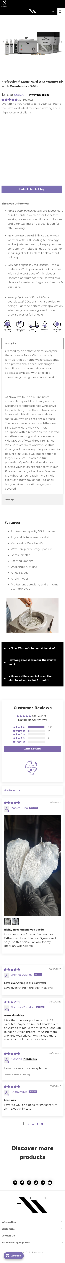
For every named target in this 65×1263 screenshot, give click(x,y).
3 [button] (33, 1123)
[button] (10, 99)
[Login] (53, 11)
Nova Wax (37, 1252)
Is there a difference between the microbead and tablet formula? (30, 678)
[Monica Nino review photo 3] (15, 921)
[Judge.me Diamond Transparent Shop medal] (31, 767)
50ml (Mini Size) (11, 151)
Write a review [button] (32, 748)
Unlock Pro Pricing (31, 189)
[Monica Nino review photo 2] (7, 921)
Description (10, 343)
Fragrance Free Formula (17, 127)
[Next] (61, 42)
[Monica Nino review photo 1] (32, 866)
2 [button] (28, 1123)
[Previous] (3, 42)
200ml (28, 151)
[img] (12, 802)
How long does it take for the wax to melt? (32, 662)
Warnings (9, 500)
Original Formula (46, 127)
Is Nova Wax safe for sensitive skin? (31, 648)
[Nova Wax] (32, 11)
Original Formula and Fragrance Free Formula (30, 136)
